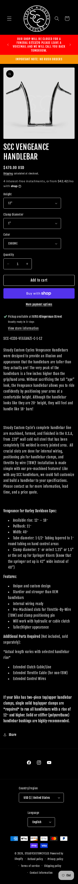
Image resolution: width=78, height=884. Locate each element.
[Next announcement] (70, 44)
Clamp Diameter (13, 214)
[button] (9, 18)
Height (7, 194)
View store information (23, 328)
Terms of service (30, 866)
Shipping (8, 173)
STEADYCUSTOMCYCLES (37, 853)
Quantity (8, 255)
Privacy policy (55, 859)
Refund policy (35, 859)
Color (6, 235)
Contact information (41, 872)
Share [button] (12, 735)
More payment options (39, 304)
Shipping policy (52, 866)
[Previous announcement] (7, 44)
